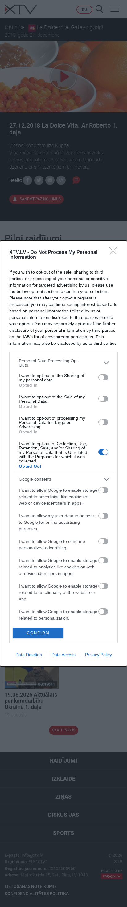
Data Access (63, 654)
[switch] (103, 377)
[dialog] (63, 453)
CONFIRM (38, 633)
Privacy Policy (98, 654)
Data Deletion (28, 654)
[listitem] (63, 363)
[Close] (115, 252)
